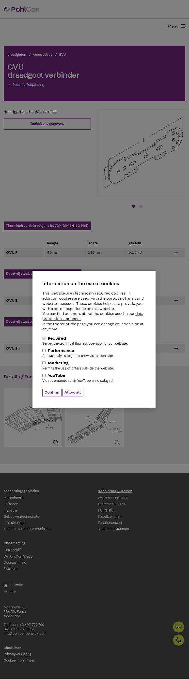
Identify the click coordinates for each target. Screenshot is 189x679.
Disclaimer (12, 648)
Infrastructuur (15, 523)
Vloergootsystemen (113, 529)
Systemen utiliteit (111, 504)
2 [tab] (141, 206)
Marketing (78, 365)
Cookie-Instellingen (19, 660)
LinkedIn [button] (16, 585)
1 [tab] (133, 206)
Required (85, 340)
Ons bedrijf (12, 550)
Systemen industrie (113, 498)
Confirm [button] (52, 393)
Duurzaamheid (15, 562)
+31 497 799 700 (178, 640)
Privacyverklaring (18, 654)
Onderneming (14, 543)
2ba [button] (12, 591)
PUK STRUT (106, 510)
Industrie (11, 510)
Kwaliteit (10, 569)
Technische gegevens (47, 124)
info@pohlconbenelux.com (25, 633)
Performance (78, 353)
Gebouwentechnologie (22, 516)
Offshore (11, 504)
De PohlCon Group (18, 556)
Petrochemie (14, 498)
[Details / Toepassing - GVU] (33, 418)
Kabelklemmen (110, 516)
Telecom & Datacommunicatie (27, 529)
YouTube (78, 378)
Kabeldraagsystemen (115, 491)
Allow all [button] (72, 393)
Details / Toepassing (28, 85)
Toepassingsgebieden (21, 491)
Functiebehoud (110, 523)
